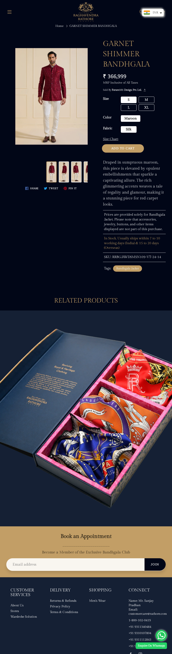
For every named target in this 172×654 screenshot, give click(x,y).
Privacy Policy (60, 606)
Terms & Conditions (64, 612)
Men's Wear (97, 601)
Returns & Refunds (63, 601)
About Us (16, 605)
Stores (14, 611)
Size (106, 99)
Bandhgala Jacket (127, 268)
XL (146, 108)
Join (155, 564)
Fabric (107, 128)
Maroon (130, 119)
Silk (128, 129)
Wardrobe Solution (23, 617)
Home (59, 26)
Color (107, 117)
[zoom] (51, 96)
